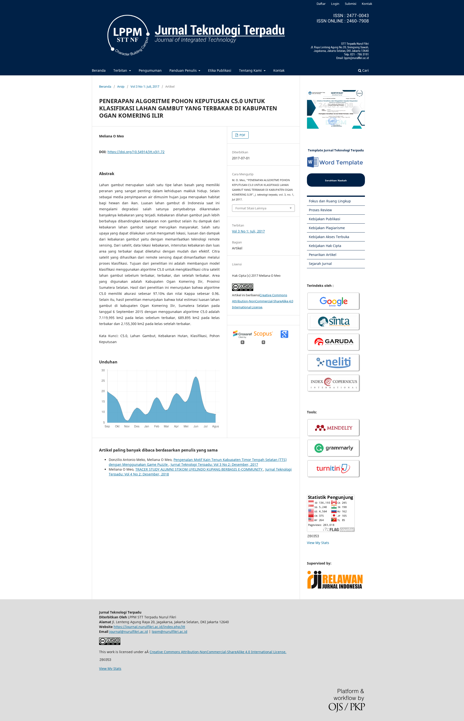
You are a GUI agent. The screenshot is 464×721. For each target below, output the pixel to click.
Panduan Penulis (183, 70)
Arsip (120, 86)
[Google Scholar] (334, 309)
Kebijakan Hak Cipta (325, 245)
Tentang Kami (251, 70)
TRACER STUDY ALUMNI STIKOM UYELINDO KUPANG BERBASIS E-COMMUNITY (199, 469)
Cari (365, 70)
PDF (242, 135)
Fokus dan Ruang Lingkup (330, 201)
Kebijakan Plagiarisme (327, 228)
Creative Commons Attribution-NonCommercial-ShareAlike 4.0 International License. (218, 652)
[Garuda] (334, 350)
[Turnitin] (334, 477)
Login (335, 3)
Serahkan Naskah (336, 180)
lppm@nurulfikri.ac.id (169, 631)
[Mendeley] (334, 436)
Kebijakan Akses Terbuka (329, 236)
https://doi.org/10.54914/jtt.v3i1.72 (136, 151)
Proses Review (320, 210)
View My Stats (318, 542)
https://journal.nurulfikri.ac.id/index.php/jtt (149, 626)
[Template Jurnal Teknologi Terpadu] (336, 166)
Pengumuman (150, 70)
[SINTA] (334, 330)
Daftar (321, 3)
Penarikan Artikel (322, 254)
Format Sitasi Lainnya (250, 208)
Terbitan (120, 70)
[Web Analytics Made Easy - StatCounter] (313, 536)
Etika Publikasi (219, 70)
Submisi (350, 3)
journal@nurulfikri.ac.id (128, 631)
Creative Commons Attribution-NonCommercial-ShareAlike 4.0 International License (262, 301)
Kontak (278, 70)
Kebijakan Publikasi (324, 219)
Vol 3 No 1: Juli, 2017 (144, 86)
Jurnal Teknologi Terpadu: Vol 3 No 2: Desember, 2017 (214, 464)
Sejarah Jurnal (320, 263)
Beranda (99, 70)
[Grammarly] (334, 456)
